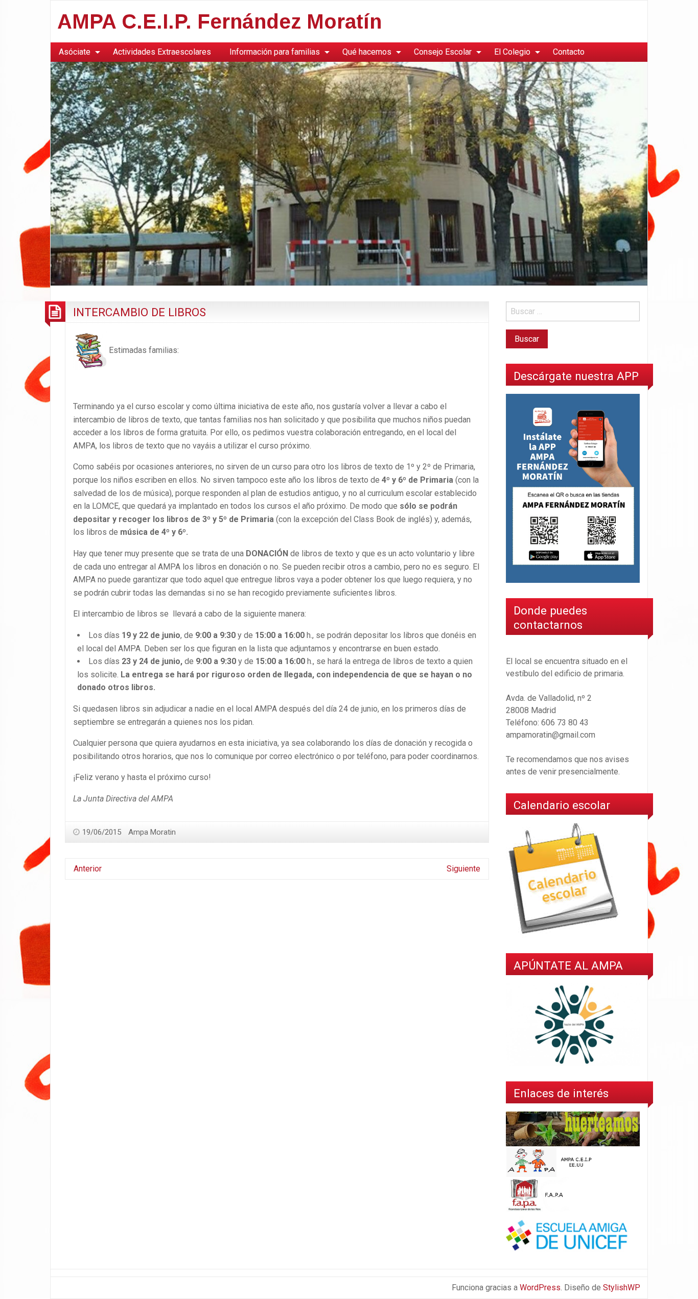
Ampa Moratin (152, 832)
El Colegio (512, 52)
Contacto (569, 52)
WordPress (540, 1287)
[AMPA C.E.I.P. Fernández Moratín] (349, 173)
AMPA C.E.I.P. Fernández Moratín (219, 21)
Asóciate (74, 52)
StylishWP (621, 1287)
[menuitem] (77, 52)
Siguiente (463, 868)
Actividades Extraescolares (162, 52)
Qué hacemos (366, 52)
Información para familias (274, 52)
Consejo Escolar (443, 52)
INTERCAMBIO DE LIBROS (139, 312)
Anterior (88, 868)
